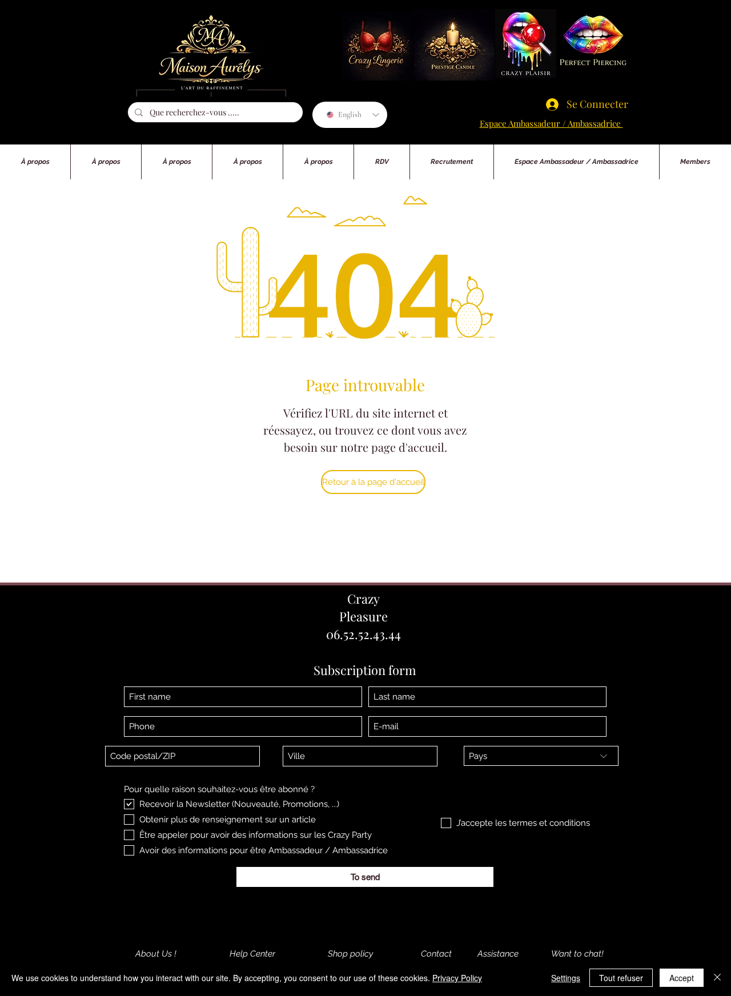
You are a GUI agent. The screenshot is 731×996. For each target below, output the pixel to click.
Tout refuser (621, 977)
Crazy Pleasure (363, 607)
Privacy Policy (457, 977)
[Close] (717, 978)
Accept (681, 977)
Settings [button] (565, 977)
